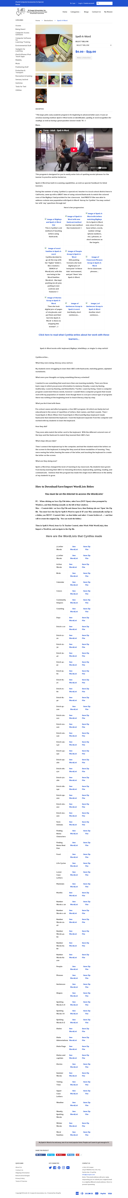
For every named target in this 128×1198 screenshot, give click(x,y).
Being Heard (20, 29)
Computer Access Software (22, 34)
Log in (80, 3)
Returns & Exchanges (23, 1175)
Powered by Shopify (54, 1193)
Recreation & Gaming (24, 76)
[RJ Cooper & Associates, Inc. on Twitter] (50, 1167)
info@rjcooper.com (88, 1174)
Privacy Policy (20, 1178)
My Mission (108, 12)
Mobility (19, 60)
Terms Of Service (21, 1181)
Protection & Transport (20, 71)
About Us (19, 1167)
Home (65, 12)
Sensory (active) (22, 79)
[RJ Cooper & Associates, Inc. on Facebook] (54, 1167)
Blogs (86, 12)
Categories (75, 12)
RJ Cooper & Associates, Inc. (37, 1193)
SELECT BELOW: (82, 42)
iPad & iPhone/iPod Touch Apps (23, 55)
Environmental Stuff (23, 46)
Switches (19, 83)
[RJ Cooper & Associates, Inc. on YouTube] (68, 1167)
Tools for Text (21, 87)
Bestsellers (48, 20)
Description (40, 109)
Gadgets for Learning (20, 50)
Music (18, 63)
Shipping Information (23, 1173)
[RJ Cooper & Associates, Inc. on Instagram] (63, 1167)
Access (18, 26)
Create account (88, 3)
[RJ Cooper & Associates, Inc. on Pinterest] (59, 1167)
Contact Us (96, 12)
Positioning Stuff (22, 67)
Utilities (19, 90)
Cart (73, 3)
